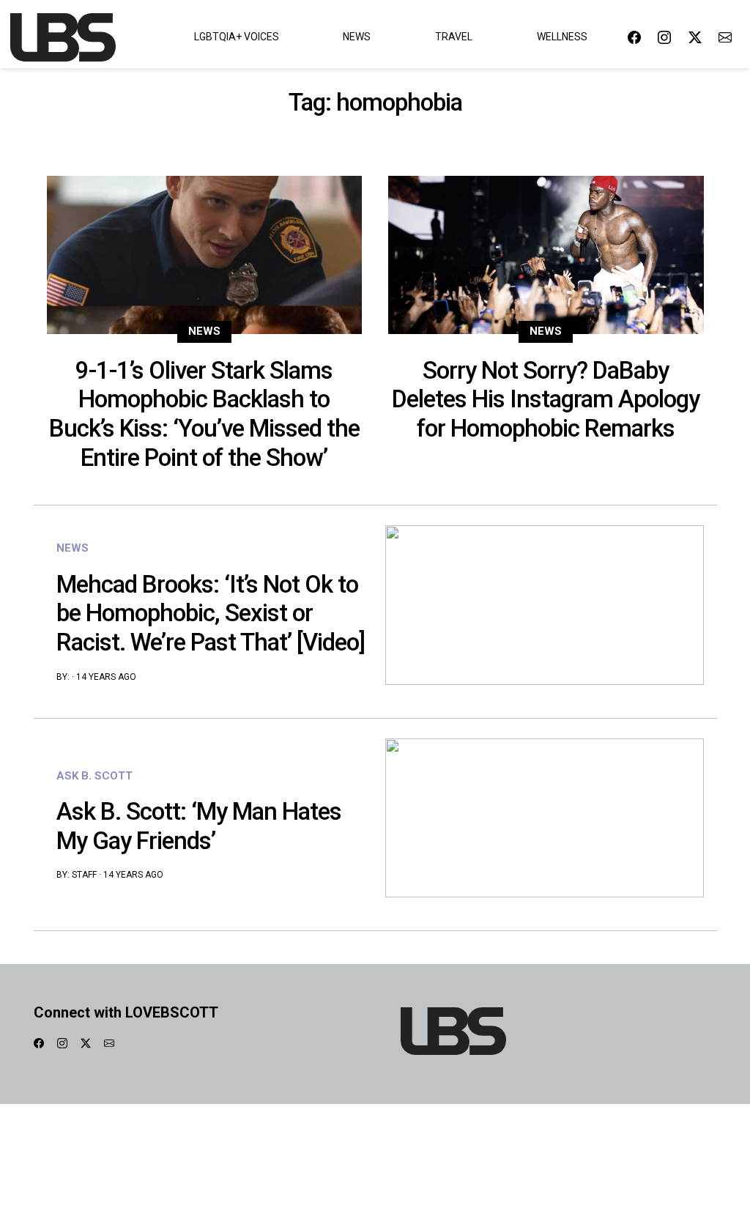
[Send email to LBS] (725, 37)
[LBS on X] (695, 37)
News (357, 36)
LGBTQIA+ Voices (236, 36)
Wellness (562, 36)
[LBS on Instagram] (664, 37)
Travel (453, 36)
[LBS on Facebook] (634, 37)
